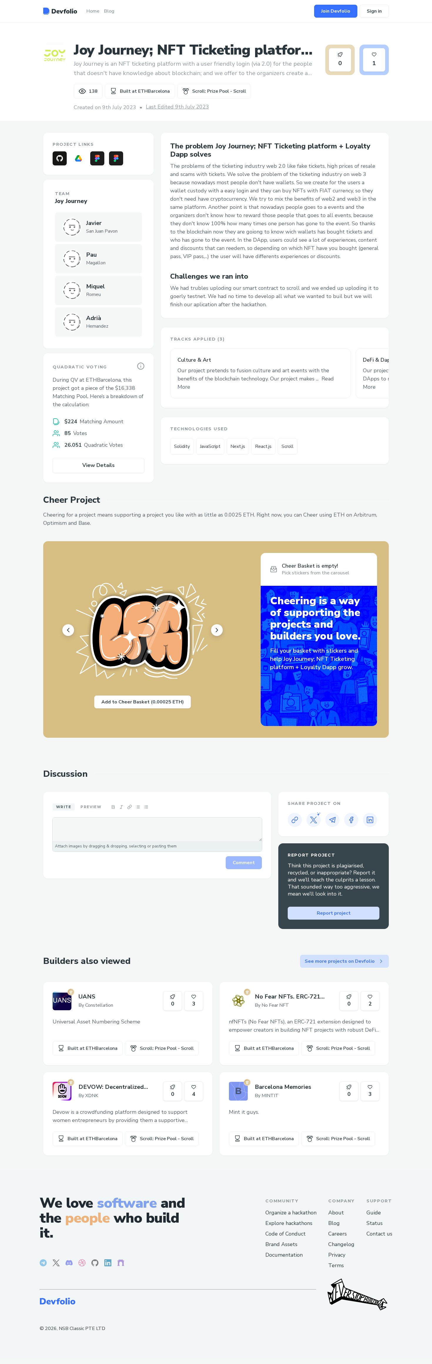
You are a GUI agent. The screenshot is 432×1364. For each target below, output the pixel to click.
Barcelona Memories (283, 1087)
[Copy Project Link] (295, 820)
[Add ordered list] (146, 806)
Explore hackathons (288, 1223)
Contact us (379, 1233)
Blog (334, 1223)
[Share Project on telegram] (332, 820)
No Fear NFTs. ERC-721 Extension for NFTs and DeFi (294, 997)
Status (374, 1223)
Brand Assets (281, 1244)
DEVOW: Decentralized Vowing (111, 1087)
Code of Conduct (285, 1233)
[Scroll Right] (217, 630)
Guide (373, 1212)
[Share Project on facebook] (351, 820)
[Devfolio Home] (60, 11)
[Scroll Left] (68, 630)
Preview (91, 807)
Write (63, 807)
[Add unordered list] (137, 806)
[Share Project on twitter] (314, 820)
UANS (86, 997)
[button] (260, 373)
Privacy (336, 1254)
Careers (337, 1233)
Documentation (284, 1254)
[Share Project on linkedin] (370, 820)
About (336, 1212)
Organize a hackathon (291, 1212)
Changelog (341, 1244)
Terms (336, 1265)
